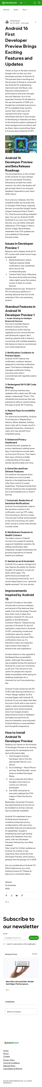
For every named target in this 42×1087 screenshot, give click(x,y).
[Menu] (39, 2)
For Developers (10, 885)
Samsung (8, 882)
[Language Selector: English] (22, 3)
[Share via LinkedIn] (17, 895)
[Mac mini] (21, 968)
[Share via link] (22, 895)
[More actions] (35, 22)
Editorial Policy (9, 1066)
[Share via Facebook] (6, 895)
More (24, 10)
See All (34, 954)
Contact (6, 1056)
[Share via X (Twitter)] (11, 895)
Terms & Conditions (11, 1063)
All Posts (6, 10)
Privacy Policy (9, 1060)
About (6, 1053)
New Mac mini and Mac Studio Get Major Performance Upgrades (20, 982)
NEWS (7, 888)
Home (6, 1051)
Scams (15, 10)
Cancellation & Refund (12, 1069)
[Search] (34, 3)
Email (5, 934)
